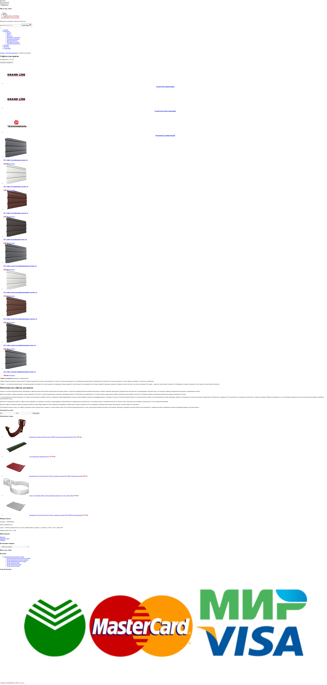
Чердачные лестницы (13, 42)
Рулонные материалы (13, 39)
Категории (6, 31)
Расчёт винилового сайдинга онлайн (17, 560)
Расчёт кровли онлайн (13, 566)
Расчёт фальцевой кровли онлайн (16, 561)
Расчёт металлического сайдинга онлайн (18, 558)
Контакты (6, 46)
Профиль (2, 540)
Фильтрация (36, 413)
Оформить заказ (4, 538)
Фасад (8, 34)
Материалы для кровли (13, 37)
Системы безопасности (13, 43)
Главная (5, 30)
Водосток (9, 36)
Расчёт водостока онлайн (14, 564)
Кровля (9, 33)
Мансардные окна (12, 40)
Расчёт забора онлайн (13, 563)
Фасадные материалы (12, 53)
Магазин (2, 537)
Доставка (6, 45)
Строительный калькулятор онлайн (13, 557)
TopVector (21, 683)
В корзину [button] (12, 163)
